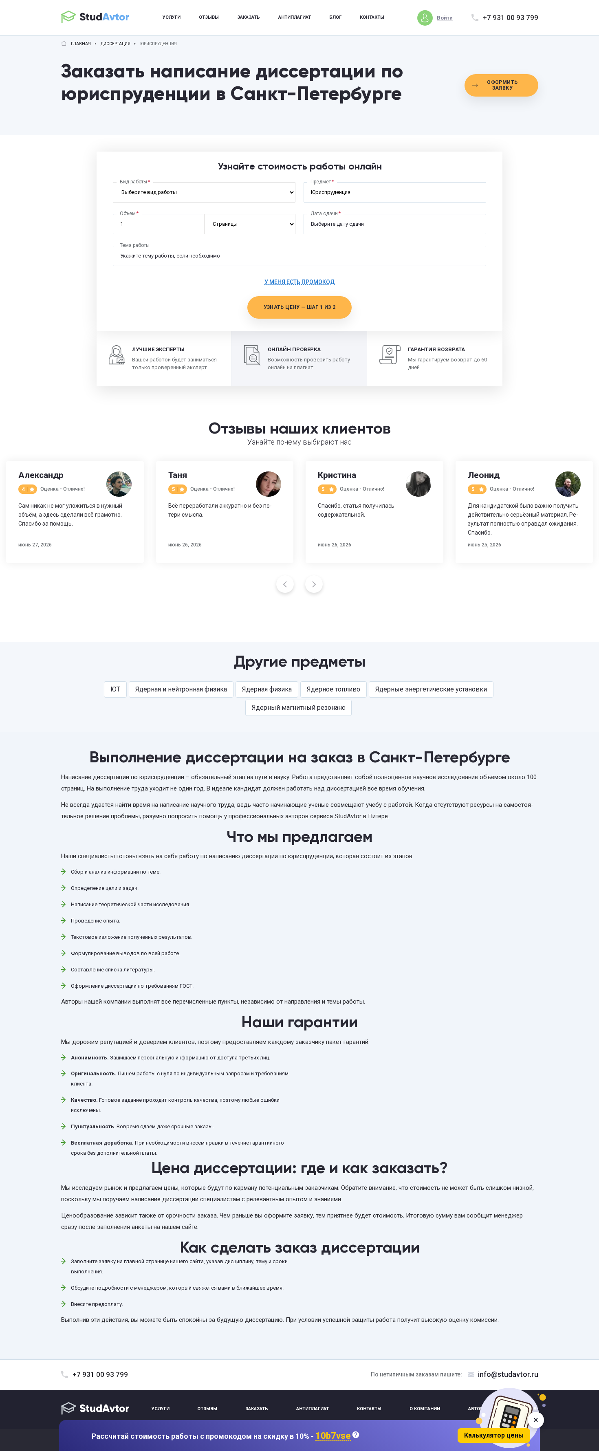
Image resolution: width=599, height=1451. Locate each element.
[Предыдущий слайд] (285, 584)
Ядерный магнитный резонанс (298, 707)
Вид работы (133, 182)
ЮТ (115, 689)
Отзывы (209, 17)
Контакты (372, 17)
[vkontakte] (511, 1409)
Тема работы (135, 245)
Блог (335, 17)
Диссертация (115, 44)
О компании (425, 1408)
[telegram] (530, 1409)
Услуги (172, 17)
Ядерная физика (267, 689)
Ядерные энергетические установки (431, 689)
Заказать (248, 17)
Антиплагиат (294, 17)
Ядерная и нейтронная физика (181, 689)
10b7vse (333, 1436)
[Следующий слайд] (314, 584)
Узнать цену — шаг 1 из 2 (300, 307)
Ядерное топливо (333, 689)
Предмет (321, 182)
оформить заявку (502, 85)
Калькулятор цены (494, 1435)
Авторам (479, 1408)
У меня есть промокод (299, 282)
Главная (81, 44)
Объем (128, 213)
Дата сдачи (324, 213)
